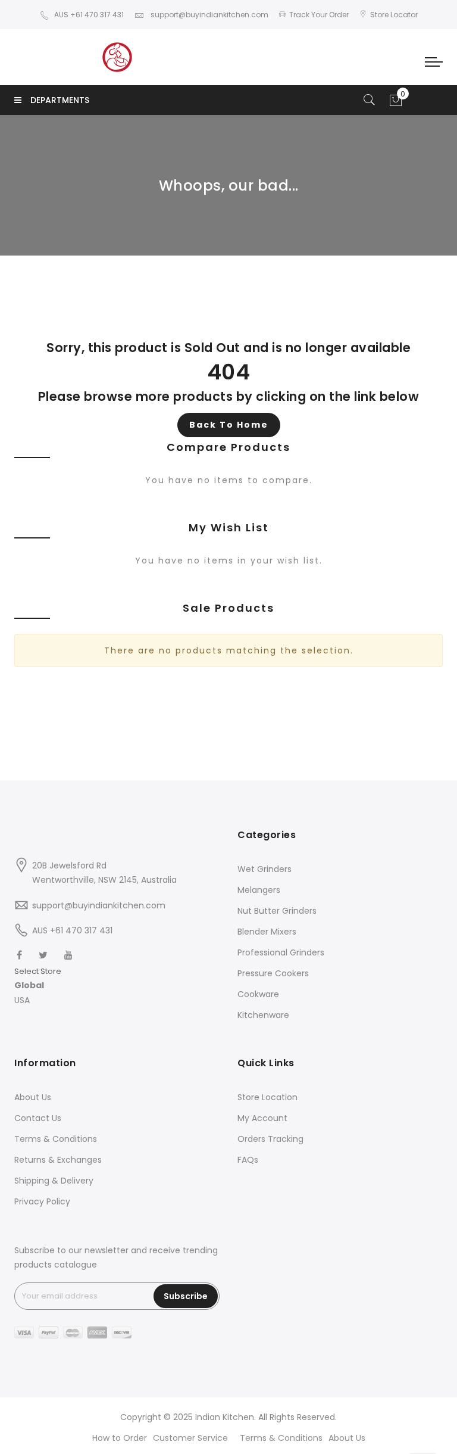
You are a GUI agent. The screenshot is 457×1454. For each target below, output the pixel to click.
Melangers (258, 890)
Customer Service (190, 1438)
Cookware (258, 994)
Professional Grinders (280, 952)
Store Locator (394, 15)
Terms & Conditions (55, 1139)
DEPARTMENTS (59, 100)
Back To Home (228, 425)
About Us (32, 1097)
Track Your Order (319, 15)
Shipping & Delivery (53, 1181)
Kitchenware (263, 1015)
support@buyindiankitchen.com (208, 15)
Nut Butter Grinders (277, 911)
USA (22, 1000)
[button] (37, 985)
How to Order (119, 1438)
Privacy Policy (42, 1201)
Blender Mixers (266, 932)
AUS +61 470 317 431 (89, 15)
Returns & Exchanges (58, 1160)
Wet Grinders (264, 869)
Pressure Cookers (273, 973)
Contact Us (37, 1118)
